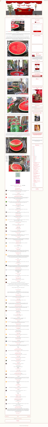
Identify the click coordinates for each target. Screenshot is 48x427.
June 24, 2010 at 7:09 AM (18, 342)
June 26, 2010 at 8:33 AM (18, 406)
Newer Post (7, 416)
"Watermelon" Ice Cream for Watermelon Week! (36, 165)
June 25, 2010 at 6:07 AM (18, 379)
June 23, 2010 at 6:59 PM (18, 236)
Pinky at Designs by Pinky (18, 407)
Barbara (18, 336)
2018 (33, 148)
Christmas (26, 15)
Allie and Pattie (17, 204)
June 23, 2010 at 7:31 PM (18, 273)
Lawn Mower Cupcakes (35, 170)
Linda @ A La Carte (18, 295)
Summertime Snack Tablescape (36, 175)
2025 (33, 146)
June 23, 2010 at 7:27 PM (18, 259)
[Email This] (22, 185)
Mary (17, 211)
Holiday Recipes (37, 15)
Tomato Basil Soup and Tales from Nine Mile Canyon (36, 182)
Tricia (17, 237)
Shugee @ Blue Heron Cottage (17, 196)
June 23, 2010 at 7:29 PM (18, 267)
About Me (11, 15)
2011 (33, 154)
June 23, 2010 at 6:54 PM (18, 228)
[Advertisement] (37, 48)
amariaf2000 (17, 328)
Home (7, 15)
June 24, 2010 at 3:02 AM (18, 323)
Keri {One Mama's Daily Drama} (17, 349)
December (34, 156)
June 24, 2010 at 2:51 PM (18, 361)
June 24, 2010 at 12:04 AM (18, 319)
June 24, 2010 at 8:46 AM (18, 348)
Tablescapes (31, 15)
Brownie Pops (34, 174)
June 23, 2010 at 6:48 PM (18, 225)
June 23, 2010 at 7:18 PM (18, 252)
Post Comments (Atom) (19, 418)
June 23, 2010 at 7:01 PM (18, 240)
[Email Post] (20, 185)
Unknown (18, 333)
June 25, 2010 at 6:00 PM (18, 397)
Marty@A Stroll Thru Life (18, 189)
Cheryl (18, 340)
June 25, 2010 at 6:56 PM (18, 401)
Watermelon (20, 186)
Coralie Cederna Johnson (18, 353)
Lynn (17, 193)
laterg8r (18, 362)
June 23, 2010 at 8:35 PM (18, 289)
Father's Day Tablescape (35, 171)
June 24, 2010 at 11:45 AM (18, 358)
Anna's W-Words (18, 384)
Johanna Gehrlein (18, 309)
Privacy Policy (16, 15)
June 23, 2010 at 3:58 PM (18, 199)
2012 (33, 153)
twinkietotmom (17, 324)
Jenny (17, 281)
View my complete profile (37, 60)
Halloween (21, 15)
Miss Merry (18, 249)
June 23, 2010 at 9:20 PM (18, 304)
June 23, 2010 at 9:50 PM (18, 308)
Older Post (28, 416)
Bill (17, 389)
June (33, 161)
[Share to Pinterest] (24, 185)
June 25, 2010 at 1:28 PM (18, 394)
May (33, 183)
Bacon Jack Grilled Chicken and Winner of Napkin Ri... (36, 173)
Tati (17, 386)
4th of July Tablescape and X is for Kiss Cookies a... (36, 162)
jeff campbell (17, 359)
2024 (33, 147)
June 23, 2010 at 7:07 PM (18, 243)
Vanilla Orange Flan (35, 172)
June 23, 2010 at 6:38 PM (18, 222)
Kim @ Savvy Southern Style (18, 373)
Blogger (27, 425)
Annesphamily (17, 302)
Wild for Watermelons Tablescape (36, 166)
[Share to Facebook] (24, 185)
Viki (17, 376)
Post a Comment (18, 413)
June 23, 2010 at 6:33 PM (18, 217)
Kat (17, 264)
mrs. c (17, 274)
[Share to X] (23, 185)
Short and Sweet (18, 278)
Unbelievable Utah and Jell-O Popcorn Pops (36, 176)
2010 (33, 155)
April (33, 184)
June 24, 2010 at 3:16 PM (18, 364)
